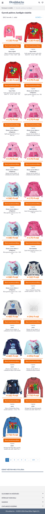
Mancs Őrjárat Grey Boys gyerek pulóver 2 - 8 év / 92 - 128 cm (33, 291)
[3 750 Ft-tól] (33, 387)
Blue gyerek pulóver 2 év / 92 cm (12, 213)
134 (33, 460)
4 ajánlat (12, 49)
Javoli (33, 288)
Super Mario (33, 51)
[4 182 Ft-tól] (33, 269)
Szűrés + (38, 17)
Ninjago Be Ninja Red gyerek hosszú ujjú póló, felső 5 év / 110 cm (33, 410)
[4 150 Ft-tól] (12, 32)
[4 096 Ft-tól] (33, 308)
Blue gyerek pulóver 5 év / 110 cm (12, 292)
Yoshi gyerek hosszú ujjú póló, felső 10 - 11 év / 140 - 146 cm (33, 55)
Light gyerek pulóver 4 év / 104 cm (12, 134)
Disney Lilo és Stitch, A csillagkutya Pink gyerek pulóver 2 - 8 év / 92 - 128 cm (33, 331)
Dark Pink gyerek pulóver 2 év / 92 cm (33, 251)
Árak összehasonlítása (12, 46)
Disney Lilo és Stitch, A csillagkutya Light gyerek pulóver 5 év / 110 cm (33, 135)
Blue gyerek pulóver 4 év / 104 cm (12, 253)
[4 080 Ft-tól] (12, 190)
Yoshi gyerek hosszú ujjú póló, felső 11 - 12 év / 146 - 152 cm (12, 94)
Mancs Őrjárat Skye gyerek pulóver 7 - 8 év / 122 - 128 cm (12, 55)
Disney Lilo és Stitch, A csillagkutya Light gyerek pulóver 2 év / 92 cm (33, 175)
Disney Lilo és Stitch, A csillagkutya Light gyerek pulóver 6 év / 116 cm (12, 175)
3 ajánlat (33, 88)
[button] (41, 2)
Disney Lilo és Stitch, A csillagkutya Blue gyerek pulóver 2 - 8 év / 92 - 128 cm (33, 370)
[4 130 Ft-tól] (33, 32)
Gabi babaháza (33, 209)
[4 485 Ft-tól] (12, 308)
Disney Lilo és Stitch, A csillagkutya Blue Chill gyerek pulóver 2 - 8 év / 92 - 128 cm (12, 370)
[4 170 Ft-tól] (33, 71)
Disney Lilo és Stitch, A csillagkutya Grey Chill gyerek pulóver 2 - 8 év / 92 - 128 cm (12, 331)
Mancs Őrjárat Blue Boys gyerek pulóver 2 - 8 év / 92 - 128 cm (12, 410)
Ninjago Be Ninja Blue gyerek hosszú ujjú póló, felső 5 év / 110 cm (12, 449)
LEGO (33, 406)
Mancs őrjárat (12, 51)
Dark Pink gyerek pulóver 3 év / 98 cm (33, 211)
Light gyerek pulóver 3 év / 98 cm (33, 95)
